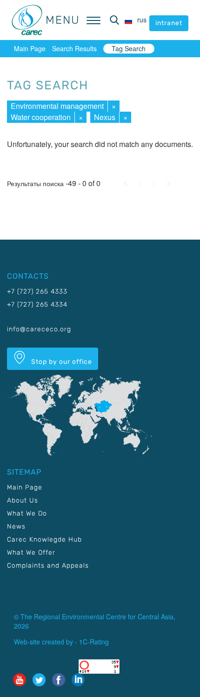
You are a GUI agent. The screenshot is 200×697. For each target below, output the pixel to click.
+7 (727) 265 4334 (37, 304)
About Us (22, 500)
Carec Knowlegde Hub (44, 539)
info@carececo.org (39, 329)
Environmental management (57, 106)
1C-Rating (94, 641)
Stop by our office (60, 362)
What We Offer (31, 552)
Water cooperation (41, 117)
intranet (168, 23)
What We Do (27, 513)
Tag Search (129, 48)
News (16, 526)
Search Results (74, 48)
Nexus (104, 117)
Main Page (30, 48)
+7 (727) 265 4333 (37, 291)
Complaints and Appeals (48, 566)
